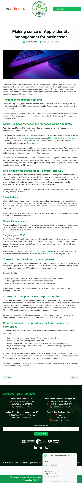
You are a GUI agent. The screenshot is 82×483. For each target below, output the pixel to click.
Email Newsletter (41, 425)
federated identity (27, 138)
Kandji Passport (47, 251)
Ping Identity (72, 138)
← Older (8, 377)
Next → (74, 377)
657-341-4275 (26, 407)
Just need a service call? (67, 9)
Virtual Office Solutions (50, 42)
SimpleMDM (61, 251)
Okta (62, 138)
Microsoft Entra (54, 138)
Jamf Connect (35, 251)
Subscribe (41, 434)
